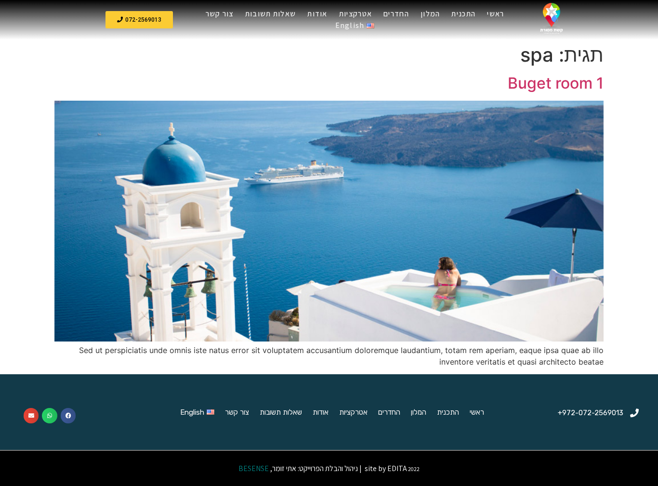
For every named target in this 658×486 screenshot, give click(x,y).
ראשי (495, 14)
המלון (430, 14)
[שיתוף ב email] (31, 415)
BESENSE (253, 468)
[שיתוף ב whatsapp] (49, 415)
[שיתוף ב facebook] (68, 415)
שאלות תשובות (270, 14)
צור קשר (220, 14)
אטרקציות (355, 14)
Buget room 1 (556, 83)
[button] (139, 19)
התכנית (463, 14)
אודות (317, 14)
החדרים (396, 14)
